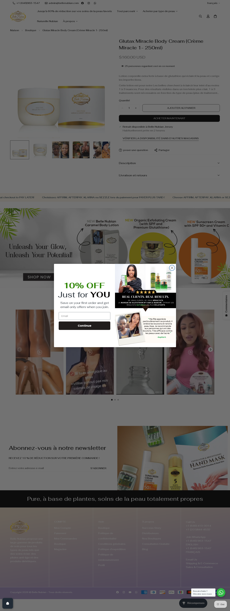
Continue (84, 326)
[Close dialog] (172, 268)
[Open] (7, 603)
